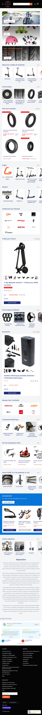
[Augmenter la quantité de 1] (16, 299)
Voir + (38, 65)
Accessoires (26, 663)
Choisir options (9, 530)
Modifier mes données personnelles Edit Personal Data (10, 668)
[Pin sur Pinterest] (6, 290)
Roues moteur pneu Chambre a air (31, 651)
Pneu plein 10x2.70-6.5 (27, 156)
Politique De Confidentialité (8, 655)
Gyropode (25, 661)
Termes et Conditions (7, 659)
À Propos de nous (6, 651)
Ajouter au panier (12, 302)
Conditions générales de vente (9, 657)
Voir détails (37, 238)
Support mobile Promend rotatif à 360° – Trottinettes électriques (24, 523)
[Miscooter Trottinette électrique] (4, 624)
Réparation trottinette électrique (30, 665)
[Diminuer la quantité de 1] (10, 299)
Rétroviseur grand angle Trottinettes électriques (9, 522)
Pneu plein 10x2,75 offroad (9, 156)
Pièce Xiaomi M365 (27, 655)
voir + (38, 472)
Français (4, 702)
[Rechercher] (31, 4)
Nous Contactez (6, 674)
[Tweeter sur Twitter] (9, 290)
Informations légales (7, 653)
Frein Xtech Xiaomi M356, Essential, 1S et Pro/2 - (24, 461)
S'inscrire (6, 696)
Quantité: (6, 298)
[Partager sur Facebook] (4, 290)
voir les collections (8, 502)
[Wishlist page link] (40, 4)
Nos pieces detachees (28, 653)
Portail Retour (5, 665)
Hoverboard (25, 659)
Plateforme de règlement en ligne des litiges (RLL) (10, 671)
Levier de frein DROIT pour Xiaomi (9, 461)
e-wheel (6, 380)
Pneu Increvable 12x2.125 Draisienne (28, 131)
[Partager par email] (11, 290)
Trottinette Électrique (28, 657)
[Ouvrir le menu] (2, 4)
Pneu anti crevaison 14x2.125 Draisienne (10, 131)
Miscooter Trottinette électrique (14, 623)
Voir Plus (37, 108)
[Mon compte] (35, 4)
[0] (37, 4)
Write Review (36, 624)
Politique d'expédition (7, 661)
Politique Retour (6, 663)
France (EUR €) (13, 702)
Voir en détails (36, 331)
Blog (3, 676)
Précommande (24, 530)
